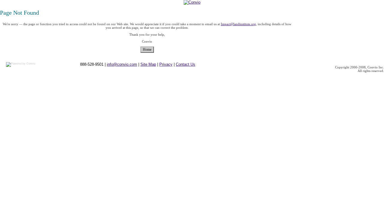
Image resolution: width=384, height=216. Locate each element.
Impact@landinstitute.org (238, 24)
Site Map (148, 64)
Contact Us (185, 64)
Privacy (165, 64)
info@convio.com (122, 64)
